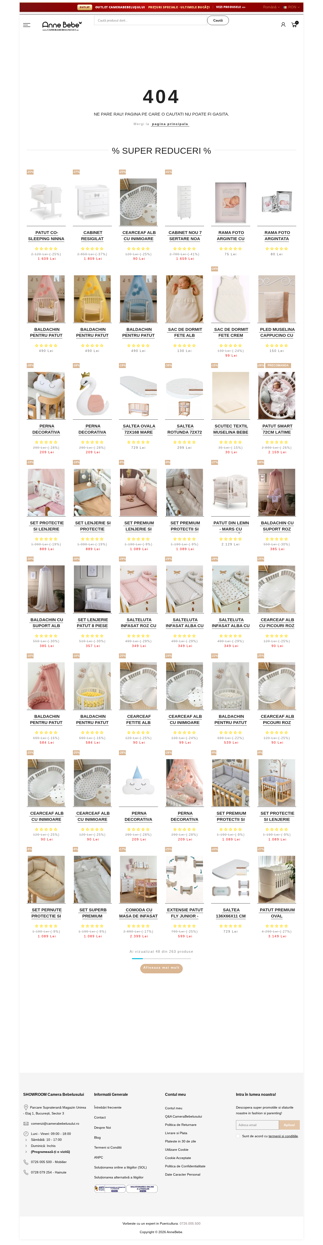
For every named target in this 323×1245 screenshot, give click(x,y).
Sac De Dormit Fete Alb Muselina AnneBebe (185, 338)
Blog (97, 1137)
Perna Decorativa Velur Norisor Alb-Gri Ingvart (46, 435)
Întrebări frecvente (108, 1107)
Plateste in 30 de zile (180, 1141)
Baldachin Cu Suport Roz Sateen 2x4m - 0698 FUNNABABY (276, 532)
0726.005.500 (190, 1223)
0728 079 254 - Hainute (48, 1172)
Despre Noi (102, 1127)
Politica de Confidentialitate (185, 1166)
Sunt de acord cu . (270, 1136)
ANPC (98, 1157)
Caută (218, 20)
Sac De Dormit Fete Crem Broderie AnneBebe (231, 338)
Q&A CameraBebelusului (183, 1116)
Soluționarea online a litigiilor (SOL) (120, 1167)
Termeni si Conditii (108, 1147)
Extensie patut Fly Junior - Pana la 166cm (185, 916)
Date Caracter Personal (182, 1174)
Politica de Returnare (180, 1125)
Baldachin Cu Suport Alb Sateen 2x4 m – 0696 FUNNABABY (46, 628)
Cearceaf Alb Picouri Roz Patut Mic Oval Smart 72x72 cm (276, 725)
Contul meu (173, 1108)
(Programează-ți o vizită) (50, 1152)
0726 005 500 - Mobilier (49, 1162)
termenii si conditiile (283, 1136)
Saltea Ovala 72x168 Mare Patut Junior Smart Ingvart (138, 435)
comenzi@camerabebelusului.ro (55, 1123)
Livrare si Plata (176, 1133)
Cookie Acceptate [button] (178, 1158)
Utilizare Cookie (176, 1149)
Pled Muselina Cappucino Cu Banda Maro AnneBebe (277, 338)
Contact (100, 1117)
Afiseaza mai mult (161, 967)
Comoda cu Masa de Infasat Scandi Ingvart (138, 916)
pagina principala (170, 124)
